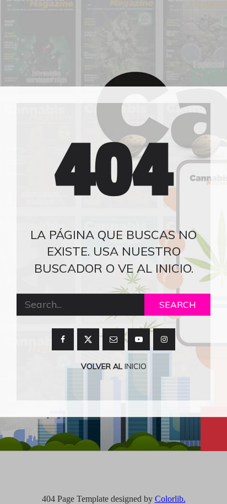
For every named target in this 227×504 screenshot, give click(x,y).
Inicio (134, 366)
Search (177, 304)
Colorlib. (170, 498)
